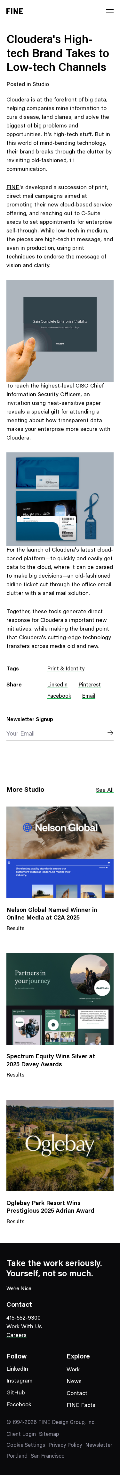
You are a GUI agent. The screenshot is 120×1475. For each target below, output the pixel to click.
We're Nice (18, 1288)
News (74, 1382)
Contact (77, 1394)
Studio (41, 85)
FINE (13, 188)
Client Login (21, 1434)
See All (105, 790)
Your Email (20, 734)
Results (15, 933)
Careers (16, 1336)
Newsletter (98, 1445)
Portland (17, 1456)
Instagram (19, 1381)
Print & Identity (65, 669)
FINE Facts (81, 1406)
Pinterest (89, 685)
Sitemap (49, 1434)
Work (73, 1370)
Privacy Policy (65, 1445)
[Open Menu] (110, 11)
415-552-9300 (23, 1318)
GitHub (15, 1393)
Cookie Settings (25, 1445)
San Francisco (48, 1456)
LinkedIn (57, 685)
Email (88, 696)
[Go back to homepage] (14, 11)
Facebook (59, 696)
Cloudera (17, 100)
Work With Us (24, 1327)
